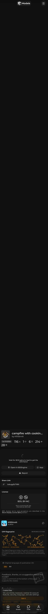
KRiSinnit (12, 522)
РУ (10, 567)
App (41, 467)
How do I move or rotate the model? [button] (19, 613)
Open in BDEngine (19, 467)
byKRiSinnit (18, 436)
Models (26, 3)
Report (25, 473)
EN (5, 567)
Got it (23, 598)
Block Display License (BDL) (12, 512)
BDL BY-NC (23, 501)
